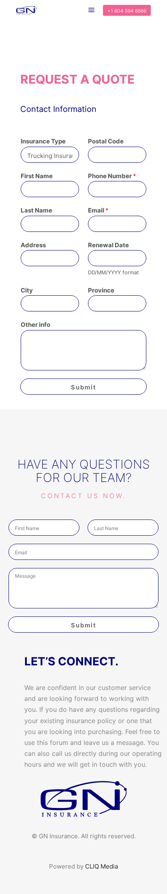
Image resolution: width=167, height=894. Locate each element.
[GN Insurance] (26, 10)
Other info (35, 324)
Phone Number (112, 176)
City (27, 290)
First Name (37, 176)
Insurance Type (43, 141)
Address (33, 245)
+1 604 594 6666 (126, 11)
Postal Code (106, 141)
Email (98, 210)
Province (101, 290)
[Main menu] (91, 10)
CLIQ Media (101, 866)
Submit (83, 387)
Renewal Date (108, 245)
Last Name (36, 210)
